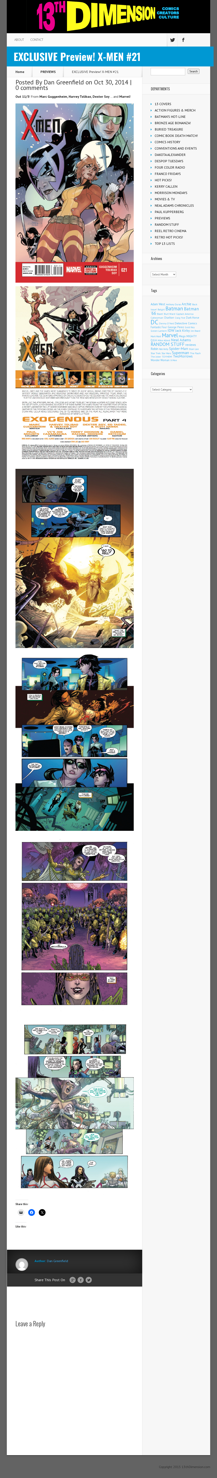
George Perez (176, 327)
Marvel (170, 335)
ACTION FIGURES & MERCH (175, 110)
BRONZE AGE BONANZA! (173, 123)
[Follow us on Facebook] (183, 40)
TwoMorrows (183, 356)
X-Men (173, 360)
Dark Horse (192, 317)
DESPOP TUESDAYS (169, 161)
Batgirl (161, 309)
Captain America (184, 313)
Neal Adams (181, 339)
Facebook (80, 1280)
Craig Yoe (180, 317)
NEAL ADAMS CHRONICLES (174, 205)
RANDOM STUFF (167, 224)
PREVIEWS (48, 72)
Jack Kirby (182, 330)
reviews (190, 345)
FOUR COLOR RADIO (170, 167)
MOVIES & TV (165, 199)
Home (19, 72)
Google (72, 1280)
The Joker (156, 356)
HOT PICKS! (163, 180)
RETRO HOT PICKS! (169, 237)
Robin (154, 349)
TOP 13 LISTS (165, 243)
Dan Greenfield (64, 82)
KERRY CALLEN (166, 186)
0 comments (31, 87)
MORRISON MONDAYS (171, 193)
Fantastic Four (159, 327)
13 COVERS (163, 104)
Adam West (158, 304)
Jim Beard (195, 330)
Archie (186, 304)
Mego (182, 336)
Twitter (88, 1280)
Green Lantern (159, 330)
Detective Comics (186, 323)
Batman (174, 308)
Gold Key (190, 327)
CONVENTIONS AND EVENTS (176, 148)
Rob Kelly (163, 349)
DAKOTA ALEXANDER (170, 155)
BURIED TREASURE (169, 129)
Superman (180, 352)
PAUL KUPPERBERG (169, 212)
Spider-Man (178, 348)
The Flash (195, 353)
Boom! (160, 313)
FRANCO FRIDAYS (168, 174)
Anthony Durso (173, 304)
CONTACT (36, 40)
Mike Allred (164, 340)
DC (154, 322)
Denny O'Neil (166, 323)
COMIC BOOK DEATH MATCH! (176, 135)
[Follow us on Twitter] (172, 40)
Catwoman (157, 317)
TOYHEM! (167, 356)
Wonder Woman (160, 360)
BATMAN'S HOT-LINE (170, 116)
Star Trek (156, 353)
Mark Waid (156, 336)
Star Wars (166, 353)
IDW (171, 330)
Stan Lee (194, 349)
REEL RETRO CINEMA (170, 231)
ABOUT (19, 40)
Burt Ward (169, 313)
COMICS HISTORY (167, 142)
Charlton (169, 317)
